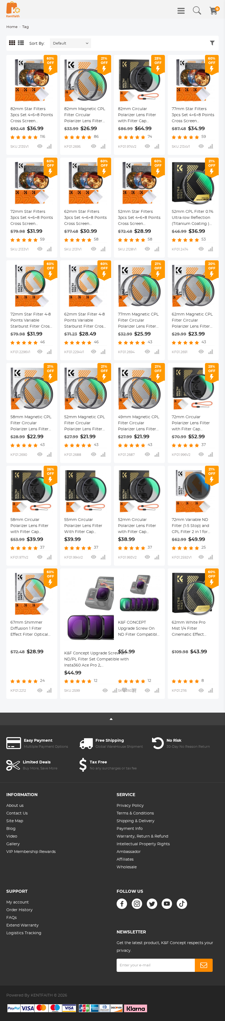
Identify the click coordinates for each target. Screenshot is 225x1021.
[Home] (13, 9)
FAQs (11, 918)
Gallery (13, 844)
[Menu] (181, 11)
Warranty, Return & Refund (142, 836)
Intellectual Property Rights (143, 844)
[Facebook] (122, 904)
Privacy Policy (130, 806)
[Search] (197, 11)
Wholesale (127, 867)
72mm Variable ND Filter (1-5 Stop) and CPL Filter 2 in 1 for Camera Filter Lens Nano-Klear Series (190, 526)
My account (17, 902)
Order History (19, 910)
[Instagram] (137, 904)
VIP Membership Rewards (31, 852)
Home (12, 27)
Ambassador (129, 852)
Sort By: (37, 44)
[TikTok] (182, 904)
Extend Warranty (22, 925)
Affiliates (125, 859)
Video (11, 836)
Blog (11, 829)
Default (59, 43)
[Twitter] (152, 904)
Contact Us (17, 813)
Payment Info (130, 829)
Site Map (14, 821)
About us (15, 806)
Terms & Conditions (135, 813)
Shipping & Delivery (135, 821)
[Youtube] (167, 904)
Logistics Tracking (23, 933)
